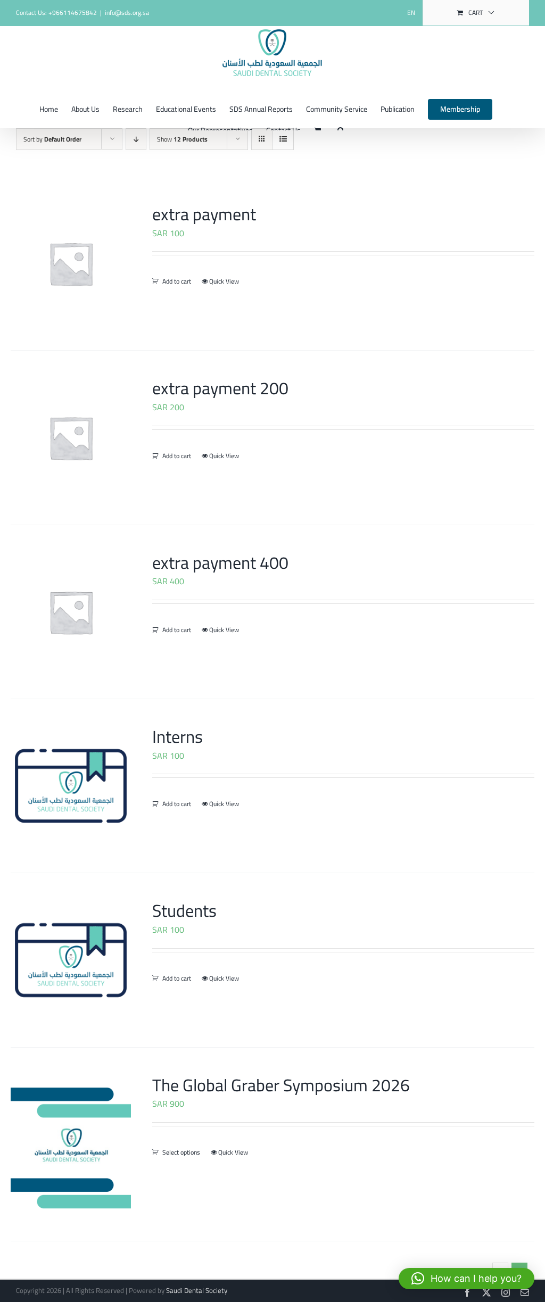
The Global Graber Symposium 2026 (281, 1085)
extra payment (204, 214)
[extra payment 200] (71, 437)
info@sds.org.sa (127, 12)
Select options (181, 1152)
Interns (177, 736)
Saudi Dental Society (196, 1290)
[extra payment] (71, 263)
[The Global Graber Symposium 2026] (71, 1144)
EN (411, 12)
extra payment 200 (220, 388)
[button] (466, 1278)
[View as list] (282, 139)
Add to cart (176, 281)
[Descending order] (136, 139)
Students (184, 910)
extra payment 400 (220, 562)
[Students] (71, 960)
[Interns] (71, 786)
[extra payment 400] (71, 612)
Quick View (224, 281)
